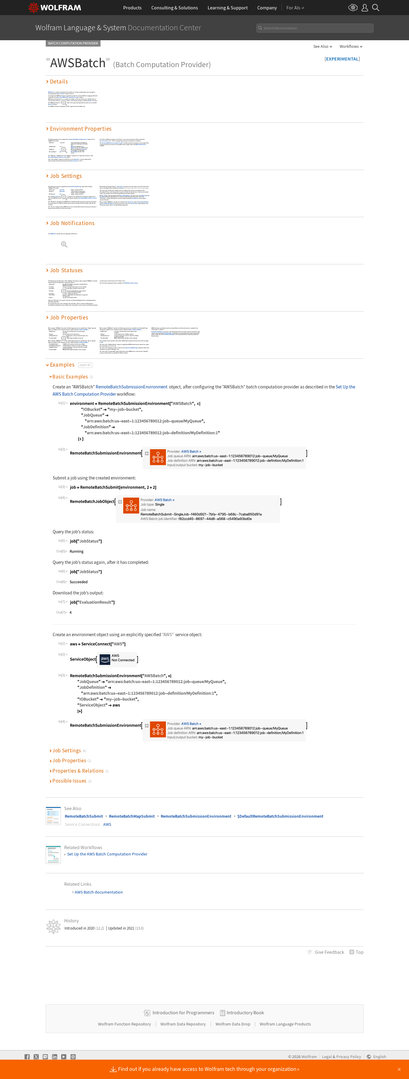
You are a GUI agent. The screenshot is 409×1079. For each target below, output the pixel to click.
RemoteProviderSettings (75, 186)
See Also (320, 46)
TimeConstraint (129, 202)
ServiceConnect (74, 161)
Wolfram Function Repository (125, 1024)
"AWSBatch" (53, 233)
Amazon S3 (51, 104)
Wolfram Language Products (285, 1024)
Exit (102, 342)
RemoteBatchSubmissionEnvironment (78, 139)
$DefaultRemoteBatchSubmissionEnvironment (280, 816)
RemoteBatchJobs (167, 333)
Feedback (329, 952)
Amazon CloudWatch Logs (131, 348)
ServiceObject (74, 152)
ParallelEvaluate (143, 195)
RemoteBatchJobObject (82, 329)
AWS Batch (50, 92)
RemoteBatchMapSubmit (108, 203)
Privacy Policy (348, 1056)
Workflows (349, 46)
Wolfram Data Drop (233, 1024)
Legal (327, 1056)
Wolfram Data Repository (183, 1024)
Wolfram (309, 1056)
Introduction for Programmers (183, 1012)
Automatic (62, 152)
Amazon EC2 (61, 93)
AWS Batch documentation (131, 283)
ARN (72, 147)
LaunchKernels (134, 198)
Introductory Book (245, 1012)
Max (122, 188)
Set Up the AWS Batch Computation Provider (67, 97)
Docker (90, 101)
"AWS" (82, 152)
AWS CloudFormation (140, 144)
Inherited (62, 190)
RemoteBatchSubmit (125, 195)
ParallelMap (102, 197)
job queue (84, 149)
